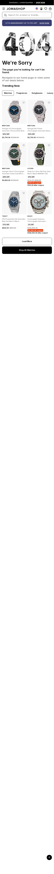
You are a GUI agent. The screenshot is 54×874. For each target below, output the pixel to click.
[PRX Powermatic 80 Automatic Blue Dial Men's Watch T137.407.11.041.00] (24, 193)
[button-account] (41, 8)
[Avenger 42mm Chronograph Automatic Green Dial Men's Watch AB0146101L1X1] (24, 145)
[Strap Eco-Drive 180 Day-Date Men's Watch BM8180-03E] (49, 145)
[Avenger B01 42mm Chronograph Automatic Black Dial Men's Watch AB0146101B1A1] (49, 103)
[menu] (3, 8)
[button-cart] (50, 8)
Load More (27, 241)
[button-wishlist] (45, 8)
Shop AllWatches (27, 250)
